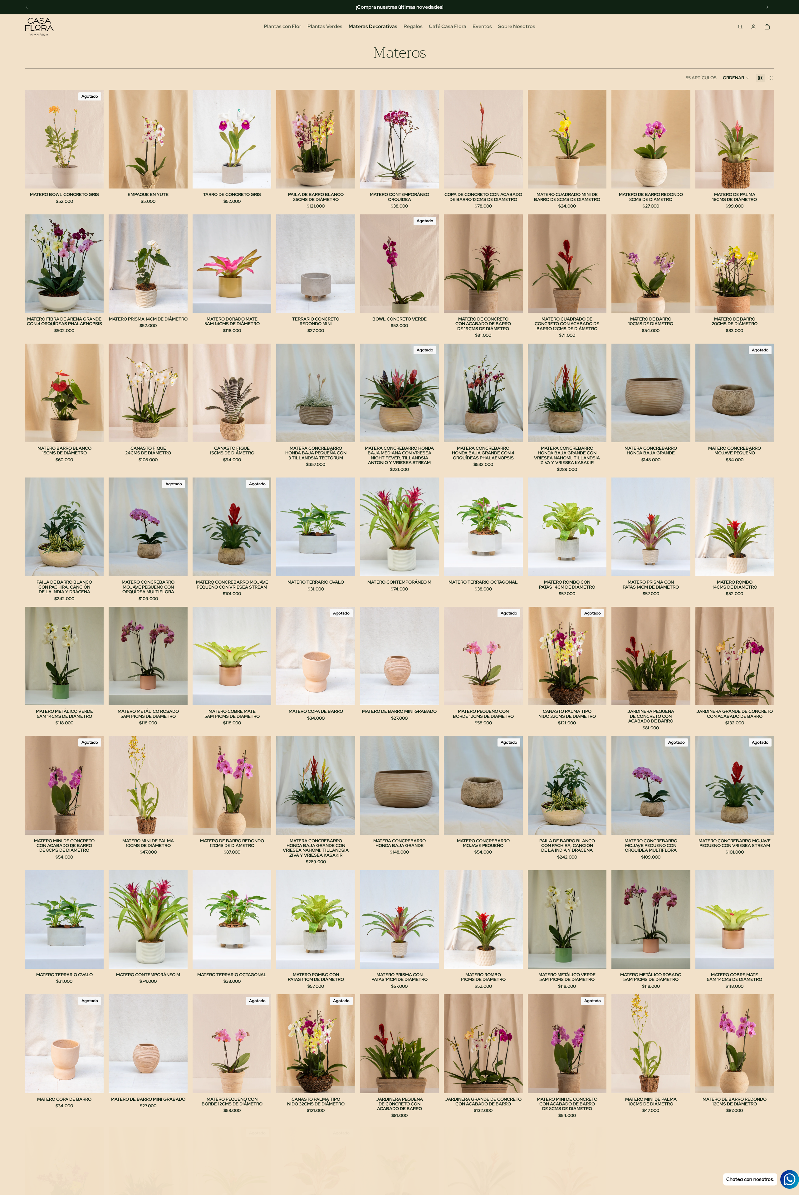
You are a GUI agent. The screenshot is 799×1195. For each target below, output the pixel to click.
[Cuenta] (753, 27)
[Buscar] (740, 27)
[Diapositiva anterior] (27, 7)
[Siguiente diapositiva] (767, 7)
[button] (736, 78)
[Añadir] (178, 179)
